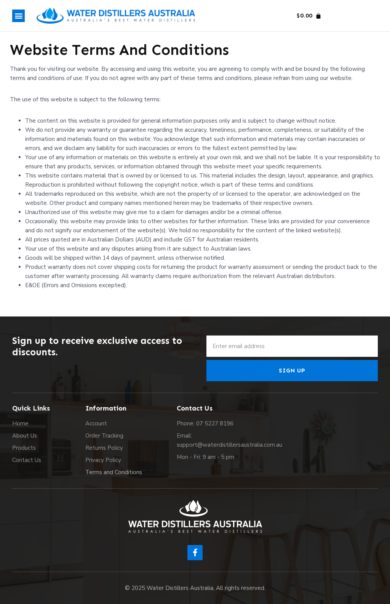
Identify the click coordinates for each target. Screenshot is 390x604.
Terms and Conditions (113, 472)
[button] (18, 16)
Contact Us (26, 460)
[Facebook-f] (195, 552)
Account (96, 423)
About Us (24, 435)
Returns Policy (104, 448)
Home (20, 423)
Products (24, 448)
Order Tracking (104, 435)
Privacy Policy (103, 460)
